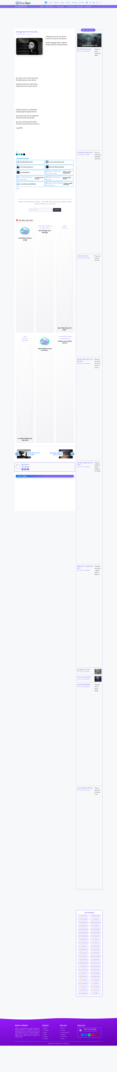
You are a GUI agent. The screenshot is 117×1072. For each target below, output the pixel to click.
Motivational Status (83, 963)
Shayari (95, 983)
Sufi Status (83, 990)
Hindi (83, 946)
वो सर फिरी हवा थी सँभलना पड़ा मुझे (25, 239)
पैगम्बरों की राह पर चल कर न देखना (33, 454)
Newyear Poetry (95, 963)
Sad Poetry (74, 2)
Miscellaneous (71, 6)
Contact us (63, 1030)
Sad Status (95, 980)
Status (83, 987)
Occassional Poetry (95, 966)
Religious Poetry (95, 976)
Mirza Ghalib (83, 959)
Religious (45, 1028)
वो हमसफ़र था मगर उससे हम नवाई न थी (65, 342)
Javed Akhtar (95, 949)
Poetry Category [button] (49, 6)
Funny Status (83, 939)
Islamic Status (83, 949)
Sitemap (62, 1038)
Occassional (88, 6)
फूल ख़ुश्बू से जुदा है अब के (83, 670)
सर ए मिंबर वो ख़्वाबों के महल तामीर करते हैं (25, 439)
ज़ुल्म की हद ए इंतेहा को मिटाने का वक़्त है (56, 454)
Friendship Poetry (95, 932)
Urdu (95, 990)
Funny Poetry (95, 936)
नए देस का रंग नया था (82, 256)
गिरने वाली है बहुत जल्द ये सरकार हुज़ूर (45, 231)
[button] (100, 2)
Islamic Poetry (95, 946)
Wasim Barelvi (83, 993)
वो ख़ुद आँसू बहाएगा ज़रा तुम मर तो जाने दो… (45, 349)
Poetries (83, 973)
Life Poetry (83, 953)
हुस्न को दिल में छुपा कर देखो (84, 49)
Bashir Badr (83, 926)
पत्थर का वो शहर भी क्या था (84, 677)
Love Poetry (83, 956)
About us (63, 1028)
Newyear (56, 2)
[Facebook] (22, 469)
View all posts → (26, 467)
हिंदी (95, 993)
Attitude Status (83, 922)
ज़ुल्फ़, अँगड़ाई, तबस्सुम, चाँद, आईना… (65, 329)
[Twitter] (25, 469)
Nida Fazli (83, 966)
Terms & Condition (65, 1032)
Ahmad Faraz (95, 916)
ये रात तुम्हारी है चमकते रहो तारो (85, 153)
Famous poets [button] (60, 6)
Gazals (95, 939)
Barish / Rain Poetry (95, 922)
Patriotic (62, 2)
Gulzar (95, 943)
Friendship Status (83, 936)
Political (68, 2)
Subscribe (57, 209)
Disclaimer (63, 1034)
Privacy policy (64, 1036)
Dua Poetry (95, 926)
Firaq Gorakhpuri (95, 929)
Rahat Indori (83, 976)
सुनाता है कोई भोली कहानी (83, 685)
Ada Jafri (83, 916)
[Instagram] (28, 469)
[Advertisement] (44, 18)
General (51, 2)
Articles (42, 6)
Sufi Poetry (81, 2)
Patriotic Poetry (95, 970)
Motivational (80, 6)
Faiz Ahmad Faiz (83, 929)
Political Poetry (95, 973)
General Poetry (83, 943)
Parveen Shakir (83, 970)
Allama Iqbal (83, 919)
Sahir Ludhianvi (83, 983)
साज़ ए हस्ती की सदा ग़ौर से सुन (85, 788)
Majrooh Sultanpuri (95, 956)
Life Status (95, 953)
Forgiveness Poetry (83, 932)
